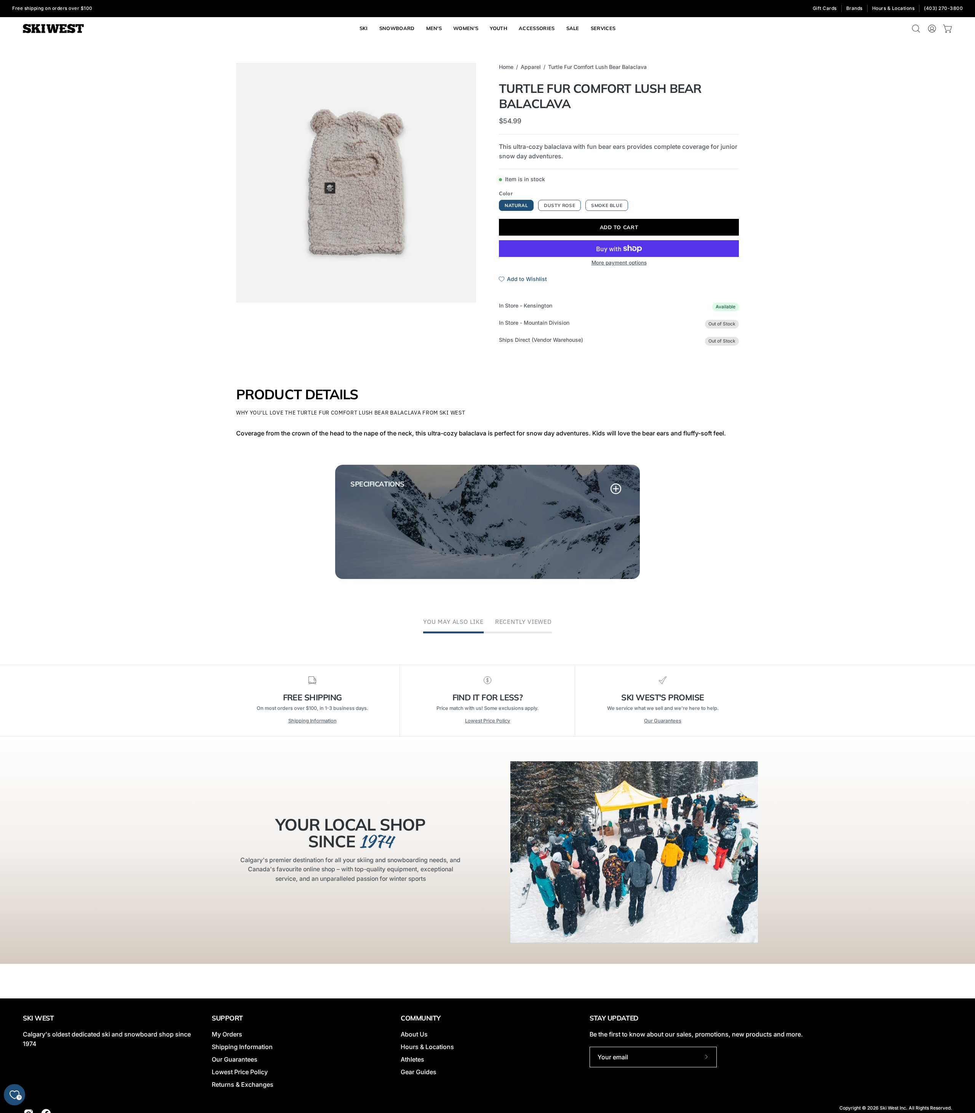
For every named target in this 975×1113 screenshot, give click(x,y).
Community (421, 1018)
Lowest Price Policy (487, 721)
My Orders (227, 1034)
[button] (603, 28)
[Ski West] (53, 28)
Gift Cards (825, 8)
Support (227, 1018)
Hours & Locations (893, 8)
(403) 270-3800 (943, 8)
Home (506, 67)
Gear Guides (418, 1072)
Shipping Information (312, 721)
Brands (854, 8)
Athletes (412, 1059)
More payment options (619, 263)
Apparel (531, 67)
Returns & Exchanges (242, 1084)
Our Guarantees (662, 721)
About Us (414, 1034)
